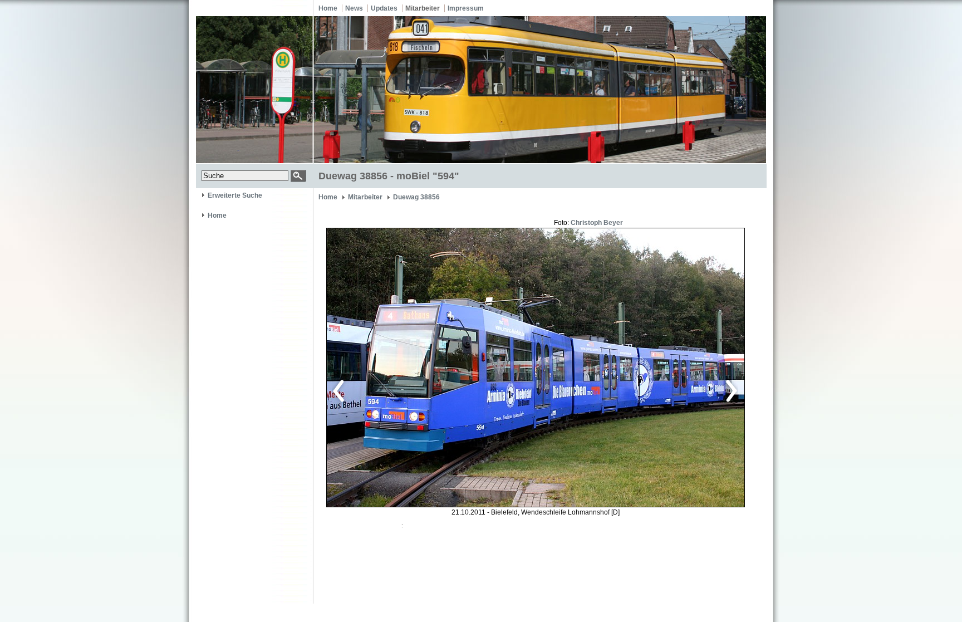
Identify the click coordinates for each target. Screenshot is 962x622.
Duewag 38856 (416, 197)
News (354, 8)
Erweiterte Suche (235, 195)
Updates (384, 8)
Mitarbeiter (422, 8)
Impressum (466, 8)
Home (327, 8)
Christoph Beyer (597, 223)
